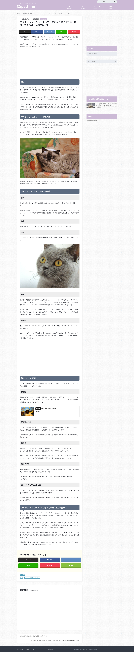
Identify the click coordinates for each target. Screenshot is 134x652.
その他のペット (96, 7)
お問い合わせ (51, 649)
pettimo (85, 649)
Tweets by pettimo (92, 120)
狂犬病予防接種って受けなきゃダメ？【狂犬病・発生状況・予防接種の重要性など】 (55, 640)
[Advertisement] (49, 63)
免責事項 (28, 649)
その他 (110, 7)
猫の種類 (22, 574)
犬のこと (69, 7)
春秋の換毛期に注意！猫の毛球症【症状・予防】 (34, 636)
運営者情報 (20, 649)
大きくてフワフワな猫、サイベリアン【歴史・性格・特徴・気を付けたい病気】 (106, 105)
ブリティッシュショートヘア (32, 577)
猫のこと (83, 7)
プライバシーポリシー (39, 649)
